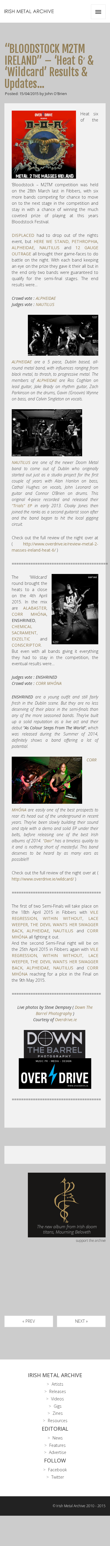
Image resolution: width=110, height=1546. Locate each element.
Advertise (57, 1452)
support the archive (91, 1240)
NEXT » (81, 1321)
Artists (57, 1384)
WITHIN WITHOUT (62, 918)
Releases (57, 1391)
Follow (55, 1460)
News (58, 1438)
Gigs (58, 1406)
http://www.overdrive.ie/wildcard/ (43, 879)
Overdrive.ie (66, 1019)
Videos (57, 1399)
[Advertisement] (55, 1286)
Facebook (57, 1469)
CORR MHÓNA (29, 614)
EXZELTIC (21, 639)
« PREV (28, 1321)
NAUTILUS (49, 247)
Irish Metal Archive (55, 1375)
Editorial (55, 1428)
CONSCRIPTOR (26, 645)
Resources (57, 1420)
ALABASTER (34, 608)
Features (57, 1445)
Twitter (57, 1477)
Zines (58, 1413)
